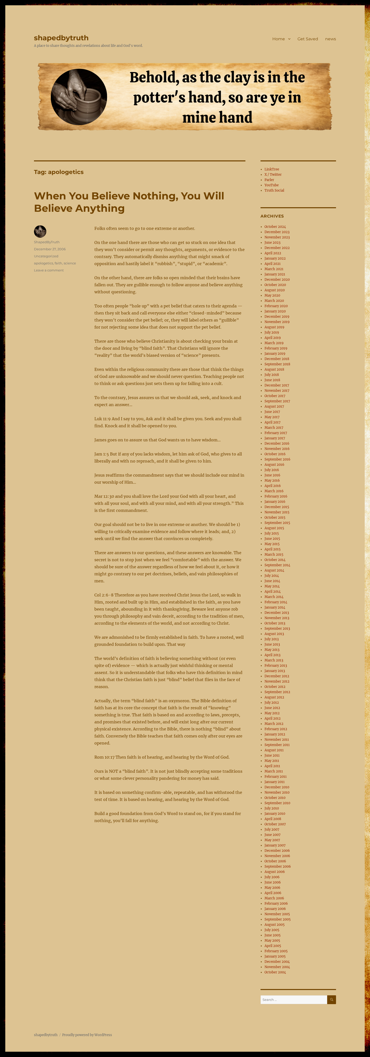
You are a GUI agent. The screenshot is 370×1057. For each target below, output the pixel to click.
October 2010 (275, 798)
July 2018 (272, 375)
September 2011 (277, 745)
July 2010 (272, 808)
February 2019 (276, 348)
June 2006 (273, 882)
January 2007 (275, 845)
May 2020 (272, 295)
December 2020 (277, 279)
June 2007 (273, 835)
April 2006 (273, 893)
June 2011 (272, 755)
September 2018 (277, 364)
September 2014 (277, 565)
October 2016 (275, 454)
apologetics (43, 263)
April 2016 (273, 486)
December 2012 (277, 676)
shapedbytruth (61, 37)
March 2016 (274, 491)
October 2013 (275, 623)
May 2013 (272, 650)
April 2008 (273, 819)
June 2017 (272, 412)
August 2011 (274, 750)
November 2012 (277, 681)
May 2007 (272, 840)
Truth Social (274, 190)
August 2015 (274, 528)
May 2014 (272, 586)
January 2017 (275, 438)
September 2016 (277, 459)
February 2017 (276, 433)
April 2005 (273, 946)
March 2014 (274, 597)
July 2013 (272, 639)
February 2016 (276, 496)
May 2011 (272, 761)
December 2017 (277, 385)
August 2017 (274, 406)
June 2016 (272, 475)
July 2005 (272, 930)
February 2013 (276, 665)
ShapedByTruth (47, 242)
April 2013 (272, 655)
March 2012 (274, 724)
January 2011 (275, 782)
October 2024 (275, 227)
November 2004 (277, 967)
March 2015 (274, 554)
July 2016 (272, 470)
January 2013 (275, 671)
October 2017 (275, 396)
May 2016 (272, 480)
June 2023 (272, 242)
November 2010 (277, 792)
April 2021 (273, 264)
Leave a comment (49, 270)
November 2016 (277, 449)
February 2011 (276, 776)
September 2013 (277, 628)
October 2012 (275, 687)
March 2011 (274, 771)
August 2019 (274, 327)
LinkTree (272, 169)
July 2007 (272, 829)
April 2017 (273, 422)
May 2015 (272, 544)
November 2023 (277, 237)
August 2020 (275, 290)
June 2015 (272, 539)
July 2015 (272, 533)
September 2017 (277, 401)
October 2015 (275, 517)
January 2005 (275, 956)
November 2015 (277, 512)
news (330, 39)
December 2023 (277, 232)
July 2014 (272, 576)
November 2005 (277, 914)
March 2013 (274, 660)
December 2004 (277, 962)
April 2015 (273, 549)
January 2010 (275, 814)
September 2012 (277, 692)
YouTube (272, 185)
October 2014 (275, 560)
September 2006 (278, 866)
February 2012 (276, 729)
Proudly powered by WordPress (87, 1035)
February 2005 (276, 951)
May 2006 (272, 888)
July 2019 (272, 332)
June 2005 (273, 935)
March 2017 (274, 428)
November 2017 (277, 391)
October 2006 (275, 861)
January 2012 (275, 734)
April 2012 (273, 718)
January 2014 (275, 607)
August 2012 (274, 697)
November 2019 (277, 322)
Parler (269, 180)
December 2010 (277, 787)
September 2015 (277, 523)
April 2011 (272, 766)
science (70, 263)
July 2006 (272, 877)
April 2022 (273, 253)
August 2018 (274, 369)
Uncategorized (46, 256)
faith (58, 263)
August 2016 (274, 465)
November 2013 (277, 618)
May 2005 (272, 940)
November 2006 (277, 856)
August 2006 (275, 872)
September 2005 (278, 919)
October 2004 (275, 972)
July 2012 (272, 702)
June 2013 (272, 644)
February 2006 (276, 903)
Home (278, 39)
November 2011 (277, 739)
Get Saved (308, 39)
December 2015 (277, 507)
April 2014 (273, 591)
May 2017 (272, 417)
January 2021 (275, 274)
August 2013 (274, 634)
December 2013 (277, 613)
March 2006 (274, 898)
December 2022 (277, 248)
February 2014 (276, 602)
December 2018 (277, 359)
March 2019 (274, 343)
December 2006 (277, 851)
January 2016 (275, 502)
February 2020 (276, 306)
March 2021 (274, 269)
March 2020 (274, 301)
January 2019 (275, 353)
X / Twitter (273, 174)
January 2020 (275, 311)
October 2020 (275, 285)
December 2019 (277, 316)
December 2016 (277, 443)
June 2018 (272, 380)
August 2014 (274, 570)
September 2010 (277, 803)
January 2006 (275, 909)
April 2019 (273, 338)
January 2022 (275, 258)
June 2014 (272, 581)
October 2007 (275, 824)
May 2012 (272, 713)
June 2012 (272, 708)
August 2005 (275, 925)
